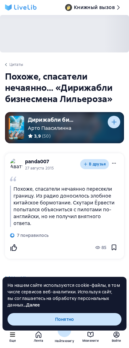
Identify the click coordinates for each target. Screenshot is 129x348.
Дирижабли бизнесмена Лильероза (51, 119)
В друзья (97, 164)
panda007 (37, 161)
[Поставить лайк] (13, 247)
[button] (114, 163)
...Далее (31, 305)
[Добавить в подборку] (114, 122)
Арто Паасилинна (49, 128)
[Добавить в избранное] (114, 247)
